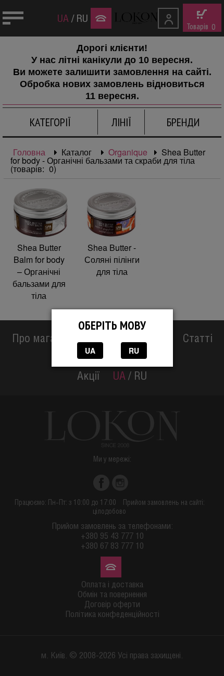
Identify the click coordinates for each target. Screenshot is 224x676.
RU (134, 350)
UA (90, 350)
